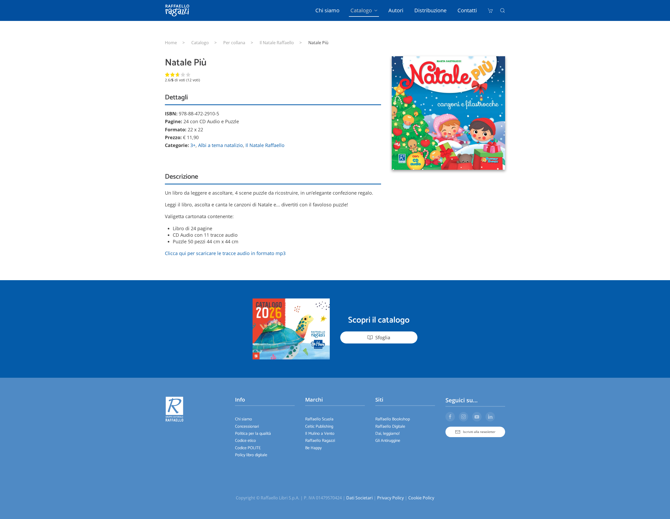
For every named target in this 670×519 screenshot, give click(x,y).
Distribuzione (430, 10)
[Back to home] (178, 10)
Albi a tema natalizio (220, 145)
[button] (502, 10)
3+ (193, 145)
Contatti (467, 10)
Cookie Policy (421, 498)
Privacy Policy (390, 498)
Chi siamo (327, 10)
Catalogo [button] (361, 10)
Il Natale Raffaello (264, 145)
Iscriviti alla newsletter (479, 432)
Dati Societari (359, 498)
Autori (395, 10)
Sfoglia (382, 337)
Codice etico (245, 440)
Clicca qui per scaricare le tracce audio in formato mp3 (225, 253)
